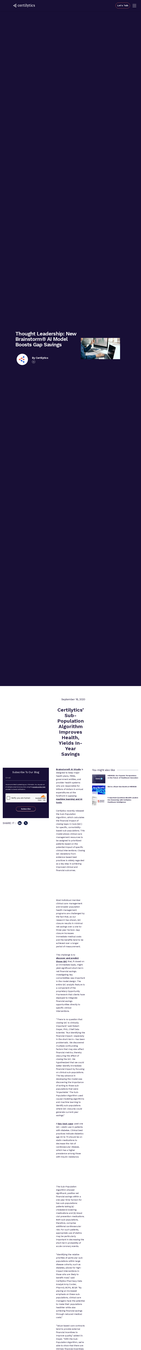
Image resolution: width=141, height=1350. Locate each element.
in (33, 362)
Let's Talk (122, 5)
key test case (65, 1123)
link (43, 787)
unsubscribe (37, 787)
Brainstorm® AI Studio (68, 769)
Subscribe (26, 809)
